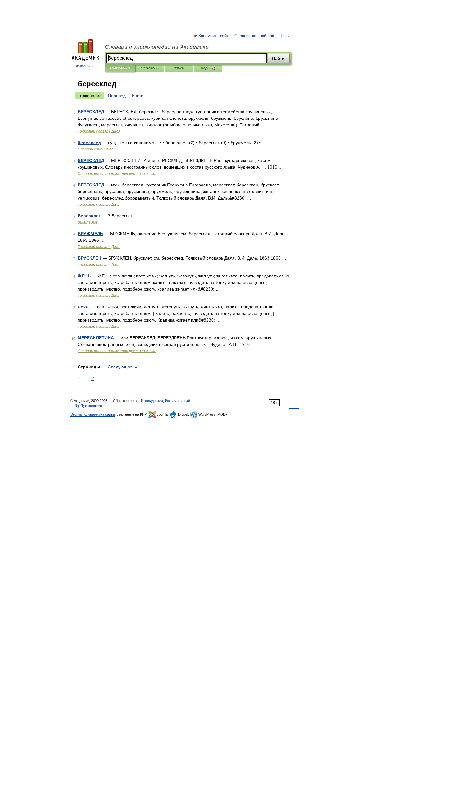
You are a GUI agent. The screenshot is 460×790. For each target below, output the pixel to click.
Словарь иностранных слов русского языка (117, 173)
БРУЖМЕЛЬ (90, 233)
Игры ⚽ (208, 68)
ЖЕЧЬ (84, 275)
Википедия (87, 222)
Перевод (117, 95)
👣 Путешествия (88, 406)
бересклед (89, 142)
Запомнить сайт (213, 36)
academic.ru (85, 66)
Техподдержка (152, 401)
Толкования (120, 68)
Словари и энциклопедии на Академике (157, 47)
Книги (179, 68)
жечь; (84, 306)
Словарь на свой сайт (255, 36)
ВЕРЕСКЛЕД (91, 184)
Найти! (279, 58)
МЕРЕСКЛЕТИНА (96, 337)
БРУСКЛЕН (89, 258)
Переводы (150, 68)
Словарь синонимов (95, 149)
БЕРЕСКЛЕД (91, 111)
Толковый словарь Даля (99, 131)
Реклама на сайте (179, 401)
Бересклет (89, 215)
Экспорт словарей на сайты (92, 414)
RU (283, 36)
